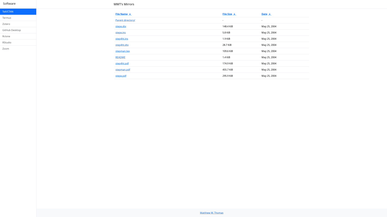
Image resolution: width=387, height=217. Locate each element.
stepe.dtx (120, 26)
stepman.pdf (122, 69)
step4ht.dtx (121, 45)
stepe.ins (120, 32)
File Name (121, 14)
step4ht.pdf (122, 63)
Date (264, 14)
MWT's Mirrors (124, 4)
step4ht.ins (121, 38)
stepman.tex (122, 51)
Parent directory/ (125, 20)
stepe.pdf (120, 75)
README (120, 57)
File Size (227, 14)
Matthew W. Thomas (211, 212)
